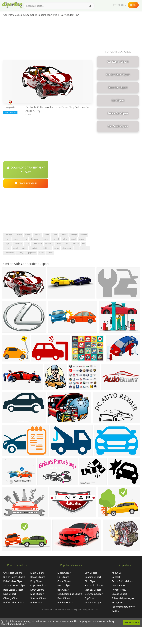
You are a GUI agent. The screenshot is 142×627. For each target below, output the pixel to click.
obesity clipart (11, 598)
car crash (18, 243)
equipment (31, 252)
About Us (116, 572)
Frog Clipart (36, 581)
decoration (9, 252)
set (83, 243)
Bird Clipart (91, 581)
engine (7, 243)
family (20, 252)
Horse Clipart (64, 585)
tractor (63, 234)
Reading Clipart (93, 576)
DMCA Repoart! (27, 183)
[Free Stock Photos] (12, 5)
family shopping (20, 248)
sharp (24, 239)
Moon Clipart (64, 572)
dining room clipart (14, 576)
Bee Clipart (63, 589)
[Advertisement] (47, 39)
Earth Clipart (37, 589)
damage (73, 234)
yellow (65, 239)
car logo (8, 234)
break (7, 248)
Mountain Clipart (93, 602)
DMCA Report (119, 585)
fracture (45, 239)
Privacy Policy (119, 589)
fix (76, 248)
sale (27, 243)
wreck (58, 243)
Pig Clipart (90, 598)
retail (41, 252)
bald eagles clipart (13, 589)
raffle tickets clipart (14, 602)
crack (7, 239)
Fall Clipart (63, 576)
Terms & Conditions (122, 581)
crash (56, 248)
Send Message (10, 112)
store (47, 234)
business (84, 248)
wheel (28, 234)
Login (133, 5)
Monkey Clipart (93, 589)
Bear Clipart (63, 598)
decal (73, 239)
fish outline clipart (13, 581)
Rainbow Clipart (65, 602)
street (50, 252)
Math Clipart (37, 572)
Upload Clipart (119, 593)
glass (55, 234)
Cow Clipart (91, 572)
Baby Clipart (36, 602)
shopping (34, 239)
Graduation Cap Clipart (69, 593)
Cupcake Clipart (38, 585)
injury (81, 239)
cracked (75, 243)
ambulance (37, 243)
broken (19, 234)
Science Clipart (38, 598)
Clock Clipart (64, 581)
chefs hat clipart (12, 572)
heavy (15, 239)
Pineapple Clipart (94, 585)
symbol (55, 239)
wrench (83, 234)
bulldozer (46, 248)
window (37, 234)
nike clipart (9, 593)
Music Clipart (37, 593)
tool (66, 243)
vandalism (35, 248)
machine (48, 243)
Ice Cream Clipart (94, 593)
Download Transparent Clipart (27, 170)
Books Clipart (37, 576)
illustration (66, 248)
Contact (116, 576)
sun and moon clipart (15, 585)
